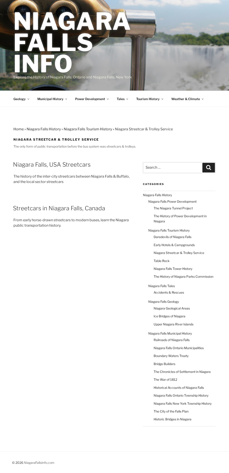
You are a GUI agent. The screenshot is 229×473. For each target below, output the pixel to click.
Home (18, 129)
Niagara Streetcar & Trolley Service (179, 253)
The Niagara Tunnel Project (173, 208)
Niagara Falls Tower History (173, 269)
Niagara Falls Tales (161, 286)
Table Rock (162, 261)
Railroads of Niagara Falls (172, 340)
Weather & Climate (185, 99)
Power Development (90, 99)
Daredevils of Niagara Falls (172, 237)
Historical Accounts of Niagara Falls (179, 387)
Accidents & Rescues (169, 292)
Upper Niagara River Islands (173, 324)
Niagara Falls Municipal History (170, 333)
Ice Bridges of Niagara (169, 316)
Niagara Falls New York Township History (183, 403)
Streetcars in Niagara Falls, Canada (59, 208)
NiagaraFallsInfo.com (39, 462)
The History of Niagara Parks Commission (183, 276)
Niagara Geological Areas (172, 308)
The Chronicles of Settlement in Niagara (182, 372)
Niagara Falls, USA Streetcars (52, 164)
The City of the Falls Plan (171, 411)
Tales (121, 99)
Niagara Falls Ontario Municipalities (179, 348)
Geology (19, 99)
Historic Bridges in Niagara (172, 419)
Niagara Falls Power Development (172, 201)
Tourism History (148, 99)
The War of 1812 (165, 379)
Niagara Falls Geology (163, 301)
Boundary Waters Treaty (171, 356)
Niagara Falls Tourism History (88, 129)
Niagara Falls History (44, 129)
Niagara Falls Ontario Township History (181, 395)
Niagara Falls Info (72, 42)
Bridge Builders (164, 364)
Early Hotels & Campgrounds (174, 245)
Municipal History (50, 99)
